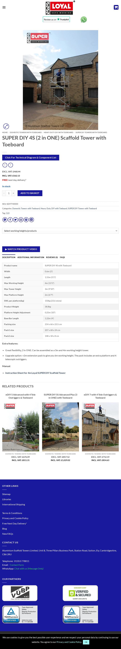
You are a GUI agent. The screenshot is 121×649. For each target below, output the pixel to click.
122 (8, 213)
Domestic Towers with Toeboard (26, 132)
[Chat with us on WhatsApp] (83, 19)
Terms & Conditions (12, 513)
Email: (13, 564)
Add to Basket (30, 193)
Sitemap (6, 494)
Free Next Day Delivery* (14, 523)
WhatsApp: (23, 568)
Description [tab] (8, 257)
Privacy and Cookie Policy (15, 518)
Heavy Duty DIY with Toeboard (58, 132)
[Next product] (5, 165)
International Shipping (13, 504)
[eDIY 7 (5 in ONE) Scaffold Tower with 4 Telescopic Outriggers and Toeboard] (100, 426)
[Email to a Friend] (20, 219)
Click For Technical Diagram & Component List (30, 157)
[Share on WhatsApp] (5, 219)
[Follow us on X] (15, 219)
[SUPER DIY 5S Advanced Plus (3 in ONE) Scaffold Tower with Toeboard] (60, 426)
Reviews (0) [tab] (52, 257)
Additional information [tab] (30, 257)
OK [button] (86, 642)
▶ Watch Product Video (21, 249)
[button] (4, 7)
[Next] (118, 429)
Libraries (6, 499)
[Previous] (2, 429)
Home (5, 132)
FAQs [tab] (62, 257)
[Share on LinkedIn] (31, 219)
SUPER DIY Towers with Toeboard (91, 132)
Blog (4, 528)
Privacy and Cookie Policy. (69, 642)
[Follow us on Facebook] (10, 219)
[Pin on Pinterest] (26, 219)
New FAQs (7, 533)
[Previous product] (10, 165)
